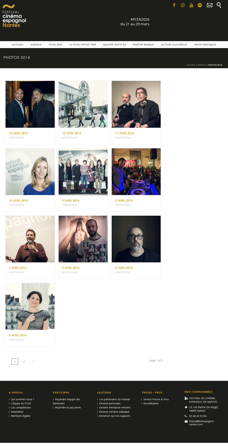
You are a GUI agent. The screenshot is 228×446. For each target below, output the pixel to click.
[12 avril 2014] (89, 104)
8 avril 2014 (124, 200)
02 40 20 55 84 (197, 416)
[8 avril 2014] (142, 172)
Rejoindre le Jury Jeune (68, 407)
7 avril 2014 (17, 267)
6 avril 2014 (70, 267)
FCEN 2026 (55, 44)
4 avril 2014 (17, 335)
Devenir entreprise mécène (114, 407)
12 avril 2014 (71, 133)
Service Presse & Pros (156, 399)
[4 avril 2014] (37, 306)
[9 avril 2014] (89, 172)
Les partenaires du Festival (114, 399)
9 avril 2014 (70, 200)
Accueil (18, 44)
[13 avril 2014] (37, 104)
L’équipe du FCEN (21, 403)
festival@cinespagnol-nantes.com (201, 423)
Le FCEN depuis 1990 (82, 44)
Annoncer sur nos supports (114, 416)
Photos (202, 65)
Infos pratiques (205, 44)
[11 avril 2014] (142, 104)
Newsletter (17, 411)
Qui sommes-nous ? (22, 399)
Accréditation (151, 403)
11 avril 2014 (124, 133)
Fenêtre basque (143, 44)
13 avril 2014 (18, 133)
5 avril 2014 (124, 267)
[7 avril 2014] (37, 239)
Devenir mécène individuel (114, 411)
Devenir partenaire (110, 403)
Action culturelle (174, 44)
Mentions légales (20, 416)
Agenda (36, 44)
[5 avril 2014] (142, 239)
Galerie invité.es (114, 44)
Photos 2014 (16, 137)
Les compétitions (21, 407)
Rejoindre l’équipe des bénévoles (66, 401)
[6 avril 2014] (89, 239)
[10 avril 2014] (37, 172)
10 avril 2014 (18, 200)
